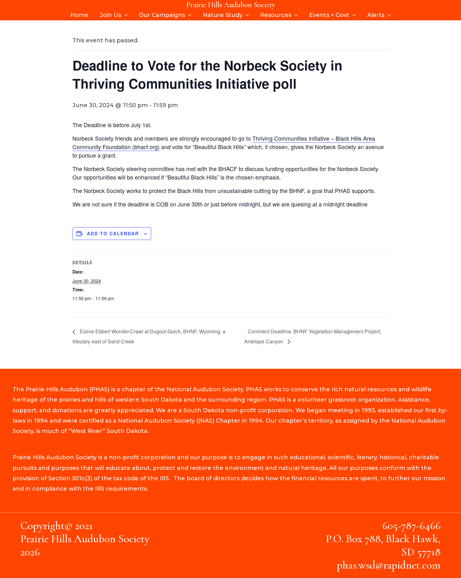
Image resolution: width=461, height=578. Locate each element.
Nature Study (222, 15)
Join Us (110, 15)
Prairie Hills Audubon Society (230, 4)
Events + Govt (329, 15)
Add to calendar (113, 233)
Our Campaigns (162, 15)
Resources (275, 15)
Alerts (375, 15)
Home (79, 15)
